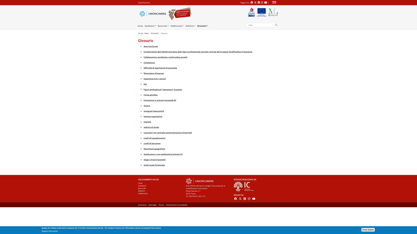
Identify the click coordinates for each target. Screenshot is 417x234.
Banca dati (142, 188)
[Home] (178, 13)
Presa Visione (368, 230)
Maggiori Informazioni (50, 231)
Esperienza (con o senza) (155, 78)
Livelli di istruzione (152, 143)
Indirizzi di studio (151, 127)
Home (140, 25)
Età (145, 84)
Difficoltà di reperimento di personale (160, 67)
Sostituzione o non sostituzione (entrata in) (163, 154)
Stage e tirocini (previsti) (154, 159)
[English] (274, 3)
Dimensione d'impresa (154, 73)
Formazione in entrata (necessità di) (160, 100)
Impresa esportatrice (153, 116)
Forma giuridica (151, 94)
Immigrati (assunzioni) (154, 111)
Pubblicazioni (143, 193)
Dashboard (142, 185)
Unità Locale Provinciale (154, 165)
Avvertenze (142, 205)
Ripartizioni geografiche (154, 148)
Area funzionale (151, 46)
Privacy (161, 205)
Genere (147, 105)
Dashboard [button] (149, 25)
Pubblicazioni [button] (176, 25)
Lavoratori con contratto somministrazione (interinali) (168, 132)
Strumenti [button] (201, 25)
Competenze (149, 62)
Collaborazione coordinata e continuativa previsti (165, 57)
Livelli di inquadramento (154, 138)
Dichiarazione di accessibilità (176, 205)
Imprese (147, 121)
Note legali (153, 205)
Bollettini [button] (190, 25)
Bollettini (141, 191)
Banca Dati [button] (162, 25)
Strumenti (155, 33)
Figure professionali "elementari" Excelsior (163, 89)
